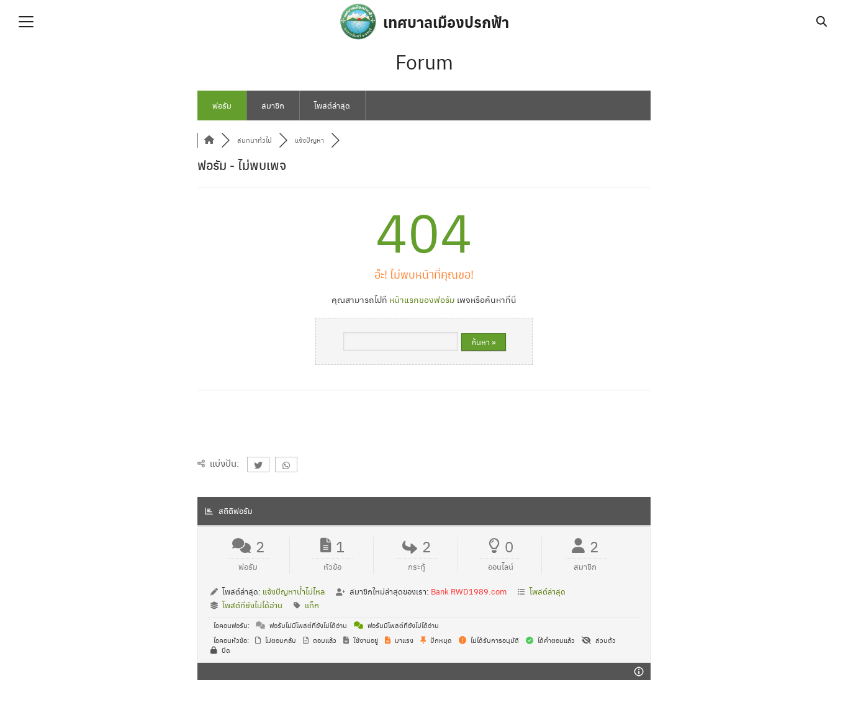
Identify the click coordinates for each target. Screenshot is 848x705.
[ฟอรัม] (209, 140)
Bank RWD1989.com (469, 591)
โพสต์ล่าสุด (332, 105)
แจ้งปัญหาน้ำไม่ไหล (294, 591)
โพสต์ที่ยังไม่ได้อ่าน (252, 605)
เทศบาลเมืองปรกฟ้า (446, 22)
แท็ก (312, 605)
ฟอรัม (222, 105)
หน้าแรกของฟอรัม (422, 299)
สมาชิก (272, 105)
